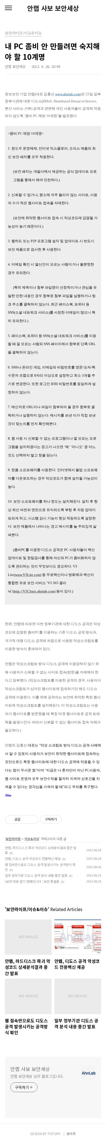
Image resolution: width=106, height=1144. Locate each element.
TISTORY (54, 1133)
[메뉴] (8, 8)
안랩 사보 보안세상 (53, 8)
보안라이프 (13, 838)
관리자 (71, 1133)
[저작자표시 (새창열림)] (64, 819)
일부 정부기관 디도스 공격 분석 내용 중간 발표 (36, 875)
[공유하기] (25, 819)
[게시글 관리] (32, 819)
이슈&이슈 (31, 838)
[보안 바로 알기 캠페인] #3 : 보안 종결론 (32, 881)
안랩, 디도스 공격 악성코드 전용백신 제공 (33, 858)
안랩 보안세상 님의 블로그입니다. (37, 1076)
